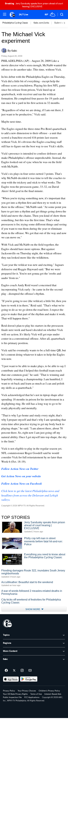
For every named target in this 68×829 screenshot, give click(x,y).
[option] (18, 23)
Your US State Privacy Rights (15, 694)
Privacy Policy (9, 691)
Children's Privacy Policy (49, 691)
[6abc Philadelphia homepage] (12, 14)
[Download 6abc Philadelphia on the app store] (11, 679)
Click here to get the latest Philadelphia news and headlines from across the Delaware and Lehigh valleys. (30, 495)
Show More (33, 609)
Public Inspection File (12, 697)
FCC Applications (31, 697)
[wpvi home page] (7, 623)
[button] (4, 14)
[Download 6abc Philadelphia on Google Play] (28, 679)
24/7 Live (23, 14)
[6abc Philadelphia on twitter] (14, 670)
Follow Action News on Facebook (21, 483)
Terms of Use (36, 694)
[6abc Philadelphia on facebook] (6, 670)
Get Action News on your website (21, 476)
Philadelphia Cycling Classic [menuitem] (15, 23)
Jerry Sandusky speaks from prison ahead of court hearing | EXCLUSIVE (34, 5)
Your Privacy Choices (27, 691)
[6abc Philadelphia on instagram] (22, 670)
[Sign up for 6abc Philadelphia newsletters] (30, 670)
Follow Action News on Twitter (19, 469)
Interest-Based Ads (52, 694)
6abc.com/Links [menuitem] (41, 23)
